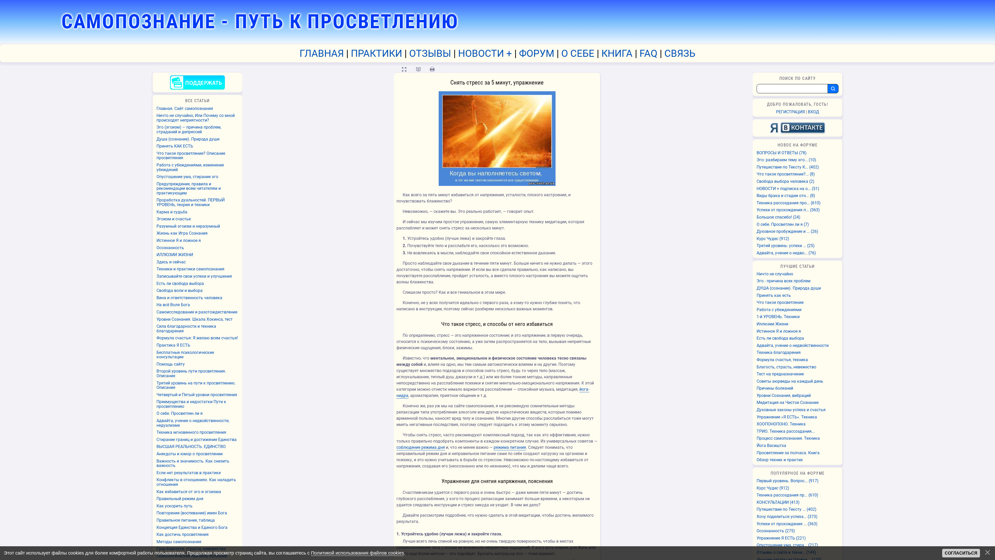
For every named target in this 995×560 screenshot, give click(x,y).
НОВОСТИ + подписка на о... (788, 188)
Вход (813, 111)
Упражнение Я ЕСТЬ (781, 538)
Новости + (485, 53)
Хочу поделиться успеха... (787, 516)
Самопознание (260, 21)
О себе (577, 53)
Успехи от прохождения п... (788, 210)
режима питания (510, 447)
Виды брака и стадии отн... (786, 195)
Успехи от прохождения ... (787, 524)
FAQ (648, 53)
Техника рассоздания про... (789, 203)
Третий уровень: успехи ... (786, 245)
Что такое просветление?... (786, 174)
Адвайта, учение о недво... (786, 253)
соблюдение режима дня (420, 447)
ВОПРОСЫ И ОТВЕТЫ (782, 153)
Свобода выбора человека (785, 181)
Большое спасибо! (778, 217)
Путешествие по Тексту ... (786, 509)
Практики (376, 53)
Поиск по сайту (797, 78)
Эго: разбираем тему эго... (786, 160)
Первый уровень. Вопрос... (788, 481)
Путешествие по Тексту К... (788, 167)
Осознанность (776, 531)
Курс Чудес (773, 238)
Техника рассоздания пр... (787, 495)
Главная (322, 53)
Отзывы (430, 53)
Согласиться (961, 553)
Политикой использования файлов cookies (357, 553)
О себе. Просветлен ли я (783, 224)
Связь (679, 53)
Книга (616, 53)
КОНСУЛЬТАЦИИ (778, 502)
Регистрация (790, 111)
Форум (536, 53)
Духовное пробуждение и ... (787, 231)
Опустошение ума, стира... (787, 545)
